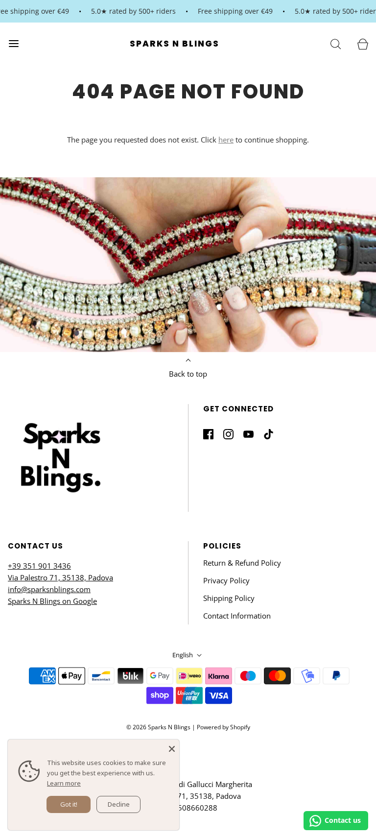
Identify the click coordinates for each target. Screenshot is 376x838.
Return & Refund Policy (242, 563)
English (183, 654)
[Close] (172, 747)
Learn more (64, 783)
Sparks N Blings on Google (52, 601)
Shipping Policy (229, 598)
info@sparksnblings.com (49, 589)
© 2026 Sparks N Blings (158, 727)
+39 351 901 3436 (39, 566)
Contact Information (237, 616)
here (226, 139)
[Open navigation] (13, 43)
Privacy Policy (226, 580)
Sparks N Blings (174, 43)
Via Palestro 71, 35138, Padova (60, 577)
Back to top (188, 374)
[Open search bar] (335, 43)
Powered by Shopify (223, 727)
